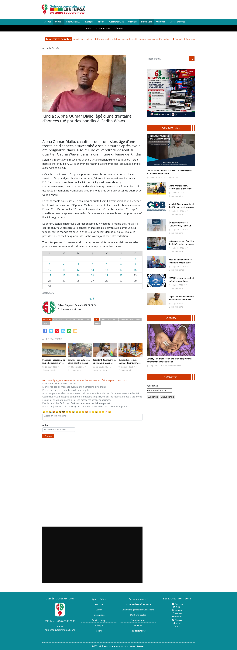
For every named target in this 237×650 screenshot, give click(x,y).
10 (49, 269)
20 (92, 275)
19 (78, 275)
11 (64, 269)
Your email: (152, 385)
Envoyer (48, 436)
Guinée (58, 22)
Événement (119, 28)
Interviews (132, 22)
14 (106, 269)
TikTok (178, 623)
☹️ (57, 411)
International (73, 22)
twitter (178, 607)
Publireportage (116, 22)
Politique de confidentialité (138, 604)
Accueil (47, 22)
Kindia (97, 323)
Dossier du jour (102, 28)
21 (106, 275)
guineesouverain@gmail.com (60, 629)
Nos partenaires (138, 630)
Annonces (160, 22)
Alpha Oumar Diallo (109, 319)
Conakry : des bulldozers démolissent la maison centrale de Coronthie (119, 39)
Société (46, 323)
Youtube (178, 617)
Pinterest (178, 620)
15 (121, 269)
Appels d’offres (177, 22)
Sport (101, 22)
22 (121, 275)
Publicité (138, 625)
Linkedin (178, 613)
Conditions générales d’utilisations (138, 609)
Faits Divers (146, 22)
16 (135, 269)
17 (49, 275)
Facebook (178, 604)
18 (64, 275)
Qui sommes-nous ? (138, 599)
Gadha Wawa (135, 319)
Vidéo (88, 28)
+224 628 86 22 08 (66, 621)
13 (92, 269)
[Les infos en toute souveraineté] (63, 9)
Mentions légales (138, 614)
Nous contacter (138, 620)
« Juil (91, 298)
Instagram (178, 610)
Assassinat (123, 319)
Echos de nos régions (62, 319)
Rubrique (89, 22)
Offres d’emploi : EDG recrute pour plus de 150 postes (180, 188)
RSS (178, 626)
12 (78, 269)
